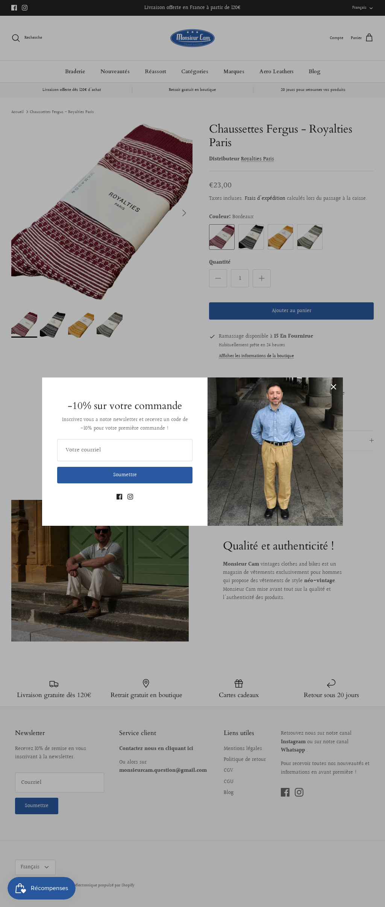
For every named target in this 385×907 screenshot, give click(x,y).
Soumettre (125, 475)
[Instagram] (130, 497)
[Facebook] (119, 497)
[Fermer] (333, 387)
